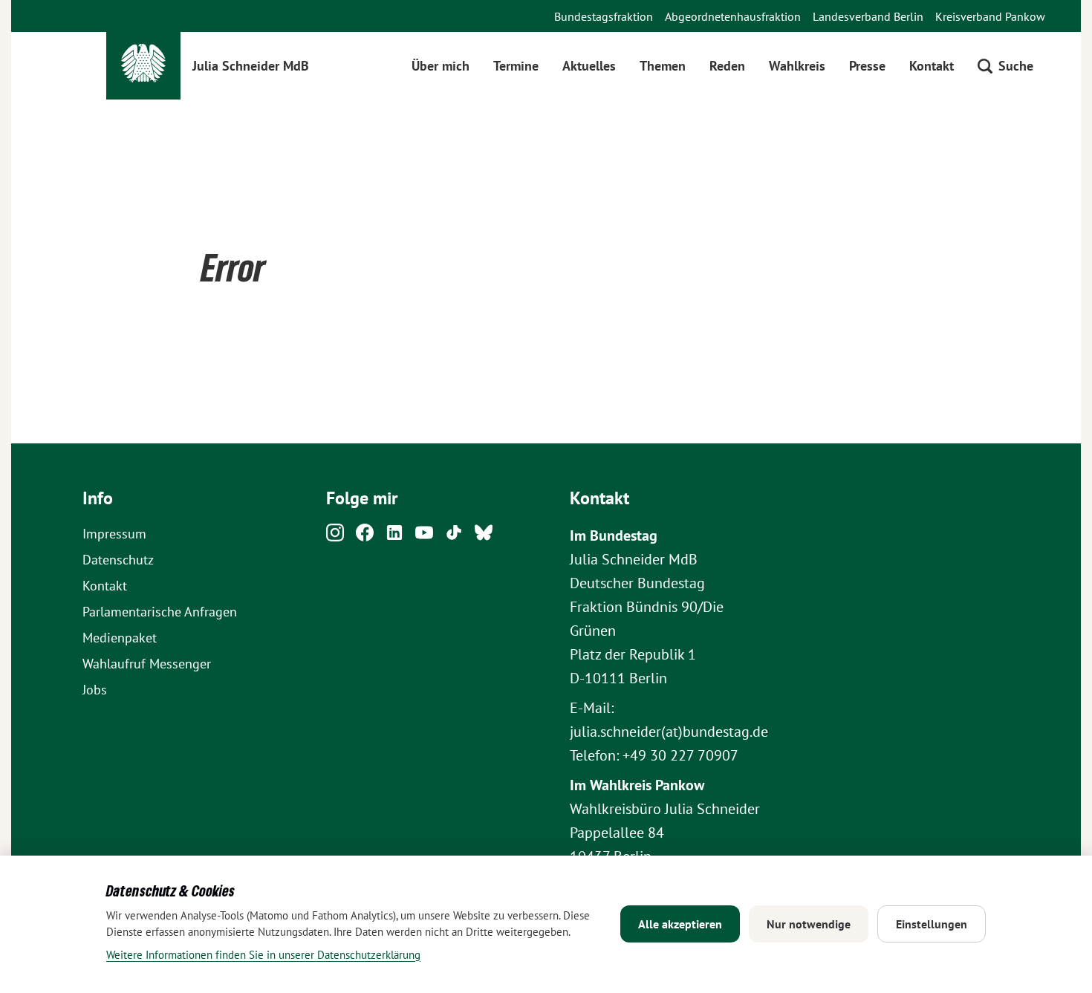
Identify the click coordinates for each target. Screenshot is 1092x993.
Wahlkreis (797, 65)
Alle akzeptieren (680, 924)
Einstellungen (931, 924)
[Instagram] (335, 536)
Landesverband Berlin (868, 16)
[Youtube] (424, 536)
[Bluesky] (484, 536)
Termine (516, 65)
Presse (867, 65)
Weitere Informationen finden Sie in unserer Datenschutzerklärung (263, 955)
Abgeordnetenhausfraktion (733, 16)
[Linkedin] (394, 536)
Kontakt (931, 65)
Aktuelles (589, 65)
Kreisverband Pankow (990, 16)
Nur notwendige (809, 924)
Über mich (440, 65)
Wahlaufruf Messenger (146, 663)
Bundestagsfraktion (603, 16)
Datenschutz (118, 559)
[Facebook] (365, 536)
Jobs (94, 689)
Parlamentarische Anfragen (159, 611)
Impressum (114, 533)
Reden (727, 65)
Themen (663, 65)
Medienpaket (119, 637)
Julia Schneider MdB (250, 65)
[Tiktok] (454, 536)
